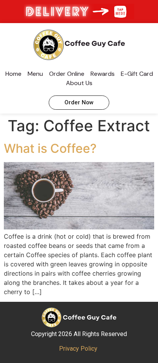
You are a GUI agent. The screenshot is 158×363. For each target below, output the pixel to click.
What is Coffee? (50, 148)
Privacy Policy (78, 348)
